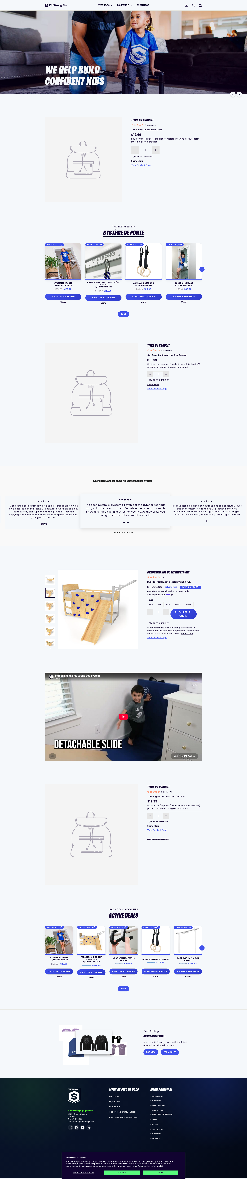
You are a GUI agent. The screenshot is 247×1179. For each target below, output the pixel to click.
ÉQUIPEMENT (123, 5)
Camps (153, 1119)
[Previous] (232, 94)
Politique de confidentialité (150, 1166)
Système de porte (123, 232)
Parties (154, 1124)
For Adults (170, 1052)
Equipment (114, 1101)
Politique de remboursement (124, 1117)
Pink (168, 604)
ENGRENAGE (143, 5)
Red (159, 604)
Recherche (114, 1107)
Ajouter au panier (91, 972)
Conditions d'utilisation (122, 1112)
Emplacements (157, 1105)
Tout (123, 314)
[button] (170, 846)
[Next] (239, 94)
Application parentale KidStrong (161, 1112)
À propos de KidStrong (156, 1098)
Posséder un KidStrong (156, 1132)
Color (150, 600)
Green (189, 604)
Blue (151, 604)
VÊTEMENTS (104, 5)
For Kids (151, 1052)
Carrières (155, 1138)
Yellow (178, 604)
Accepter (122, 1172)
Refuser (160, 1172)
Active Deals (123, 915)
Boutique (114, 1096)
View (63, 302)
